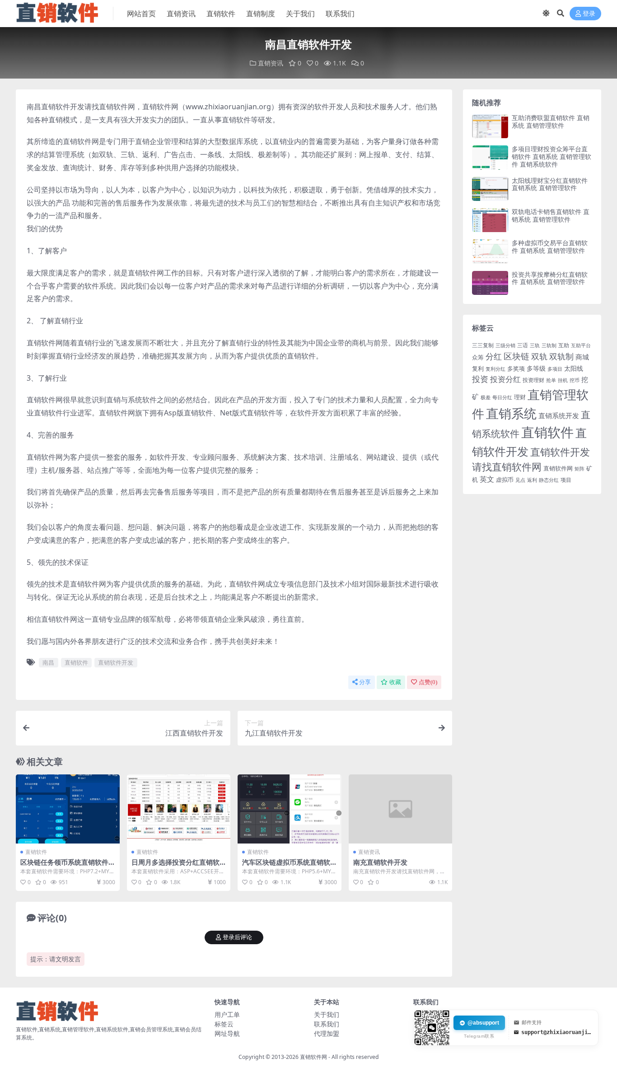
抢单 (551, 380)
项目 (566, 480)
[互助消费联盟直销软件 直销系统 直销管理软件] (490, 126)
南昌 (48, 662)
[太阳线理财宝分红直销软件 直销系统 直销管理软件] (490, 189)
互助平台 (581, 345)
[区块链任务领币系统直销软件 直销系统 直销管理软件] (68, 809)
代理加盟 (326, 1033)
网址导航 (227, 1033)
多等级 (536, 368)
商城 (582, 357)
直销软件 (220, 14)
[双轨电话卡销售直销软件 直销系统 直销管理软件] (490, 220)
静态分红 (549, 479)
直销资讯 (181, 14)
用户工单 (227, 1014)
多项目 (554, 369)
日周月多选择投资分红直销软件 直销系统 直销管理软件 (175, 866)
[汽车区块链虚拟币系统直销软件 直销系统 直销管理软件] (289, 809)
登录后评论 (237, 937)
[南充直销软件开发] (401, 809)
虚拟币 (505, 479)
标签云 (224, 1024)
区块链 (516, 356)
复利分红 (495, 369)
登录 (589, 13)
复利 (478, 368)
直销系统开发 (558, 415)
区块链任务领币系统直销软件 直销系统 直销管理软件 (64, 866)
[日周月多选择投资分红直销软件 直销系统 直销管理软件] (179, 809)
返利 (532, 479)
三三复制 (483, 345)
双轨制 (561, 356)
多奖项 (516, 369)
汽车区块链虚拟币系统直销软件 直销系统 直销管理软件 (286, 866)
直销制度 (260, 14)
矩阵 (579, 469)
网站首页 (141, 14)
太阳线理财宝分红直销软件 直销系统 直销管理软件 (550, 184)
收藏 (395, 682)
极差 (486, 397)
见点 (520, 480)
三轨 (535, 345)
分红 (494, 356)
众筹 (478, 357)
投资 (480, 378)
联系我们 (340, 14)
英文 (487, 479)
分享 (365, 682)
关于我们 (300, 14)
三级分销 (505, 345)
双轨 (539, 356)
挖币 (575, 380)
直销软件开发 (115, 662)
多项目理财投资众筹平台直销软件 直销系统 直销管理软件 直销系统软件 (551, 156)
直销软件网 (558, 468)
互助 (563, 345)
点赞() (428, 682)
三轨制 (549, 345)
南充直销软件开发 (380, 862)
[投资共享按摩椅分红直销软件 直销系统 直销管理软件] (490, 283)
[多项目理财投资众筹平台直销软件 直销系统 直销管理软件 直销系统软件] (490, 157)
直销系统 (511, 413)
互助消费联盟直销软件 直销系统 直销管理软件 (550, 121)
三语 (522, 345)
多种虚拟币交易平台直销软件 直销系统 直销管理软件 (550, 246)
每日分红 (502, 397)
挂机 (563, 380)
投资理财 (533, 380)
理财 (520, 397)
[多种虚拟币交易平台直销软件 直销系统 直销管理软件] (490, 251)
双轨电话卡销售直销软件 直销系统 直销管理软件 (550, 215)
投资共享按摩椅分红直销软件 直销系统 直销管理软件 (550, 278)
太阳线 (573, 368)
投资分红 (505, 378)
